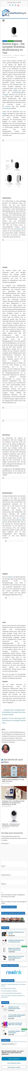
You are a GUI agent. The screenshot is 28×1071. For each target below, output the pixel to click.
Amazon (8, 106)
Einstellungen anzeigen (14, 1067)
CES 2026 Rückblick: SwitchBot (9, 991)
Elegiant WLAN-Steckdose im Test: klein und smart (13, 780)
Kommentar (5, 843)
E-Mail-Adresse (6, 875)
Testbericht (10, 41)
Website (3, 884)
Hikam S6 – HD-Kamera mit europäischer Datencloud (11, 825)
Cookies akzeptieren (14, 1059)
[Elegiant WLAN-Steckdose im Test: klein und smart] (14, 765)
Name (3, 866)
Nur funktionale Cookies (14, 1063)
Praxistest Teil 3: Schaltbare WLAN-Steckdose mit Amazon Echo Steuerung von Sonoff (13, 802)
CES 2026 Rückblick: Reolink (8, 988)
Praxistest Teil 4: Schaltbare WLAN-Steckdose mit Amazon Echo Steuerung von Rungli (13, 712)
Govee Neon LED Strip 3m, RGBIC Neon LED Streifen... (15, 1023)
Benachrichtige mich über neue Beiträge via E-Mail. (14, 902)
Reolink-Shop (6, 108)
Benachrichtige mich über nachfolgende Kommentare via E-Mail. (13, 895)
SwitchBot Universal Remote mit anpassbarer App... (16, 941)
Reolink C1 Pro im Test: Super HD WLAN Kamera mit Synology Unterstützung (14, 720)
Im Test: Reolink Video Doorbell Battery (11, 993)
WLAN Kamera (18, 41)
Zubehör (10, 577)
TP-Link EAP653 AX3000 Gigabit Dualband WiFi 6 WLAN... (16, 1015)
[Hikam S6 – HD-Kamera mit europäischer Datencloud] (14, 810)
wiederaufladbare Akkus (18, 520)
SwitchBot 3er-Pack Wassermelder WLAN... (14, 1007)
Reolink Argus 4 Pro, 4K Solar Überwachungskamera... (16, 957)
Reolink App (6, 448)
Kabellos (4, 57)
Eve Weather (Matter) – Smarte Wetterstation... (16, 1031)
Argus (23, 55)
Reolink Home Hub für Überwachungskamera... (14, 949)
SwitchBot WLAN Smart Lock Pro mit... (16, 932)
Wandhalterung (18, 229)
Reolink (4, 41)
